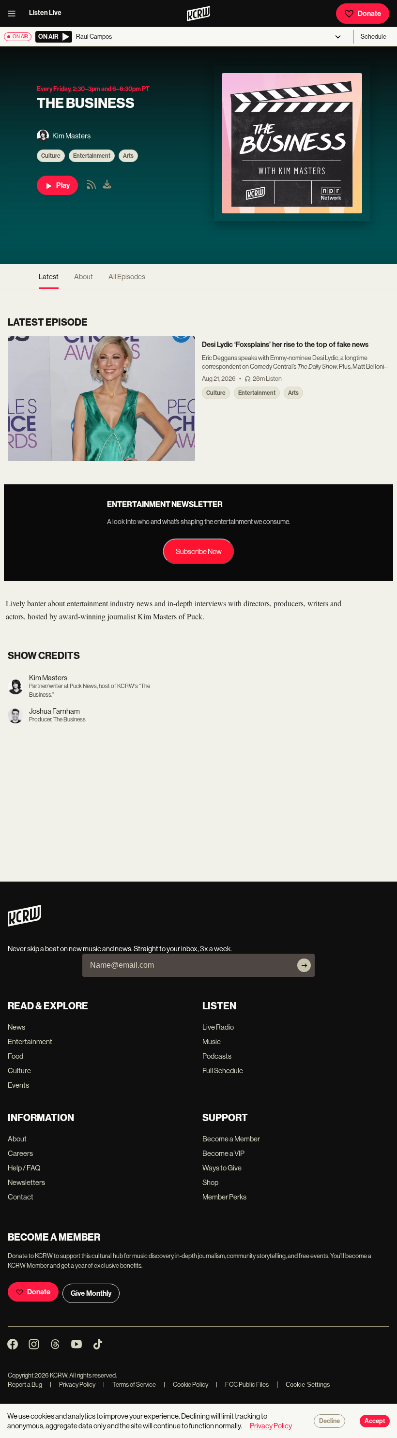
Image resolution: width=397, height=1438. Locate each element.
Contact (20, 1197)
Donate (369, 13)
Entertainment (91, 155)
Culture (51, 155)
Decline (329, 1421)
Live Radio (218, 1027)
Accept (375, 1421)
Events (18, 1085)
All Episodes (126, 276)
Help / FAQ (24, 1168)
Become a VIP (223, 1153)
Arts (128, 155)
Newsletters (26, 1182)
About (83, 276)
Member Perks (224, 1197)
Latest (49, 276)
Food (15, 1056)
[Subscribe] (304, 965)
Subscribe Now (199, 551)
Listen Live (45, 13)
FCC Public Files (242, 1384)
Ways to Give (222, 1168)
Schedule (373, 36)
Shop (210, 1182)
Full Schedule (222, 1070)
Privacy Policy (72, 1384)
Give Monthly (91, 1293)
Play (63, 185)
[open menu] (14, 13)
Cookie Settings (308, 1384)
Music (211, 1041)
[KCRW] (24, 924)
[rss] (91, 187)
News (16, 1027)
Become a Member (231, 1139)
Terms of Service (129, 1384)
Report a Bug (25, 1384)
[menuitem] (107, 185)
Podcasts (216, 1056)
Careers (20, 1153)
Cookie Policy (186, 1384)
